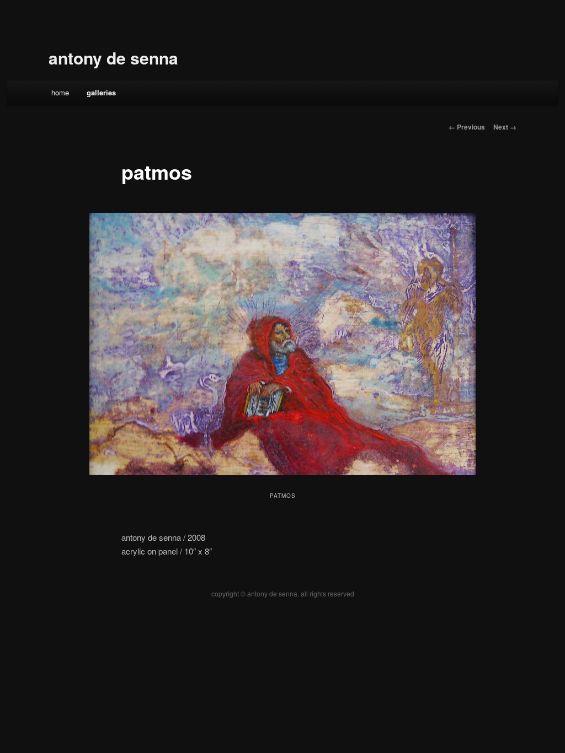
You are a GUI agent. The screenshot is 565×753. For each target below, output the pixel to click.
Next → (504, 127)
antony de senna (113, 57)
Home (60, 92)
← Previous (467, 127)
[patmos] (282, 344)
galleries (101, 92)
